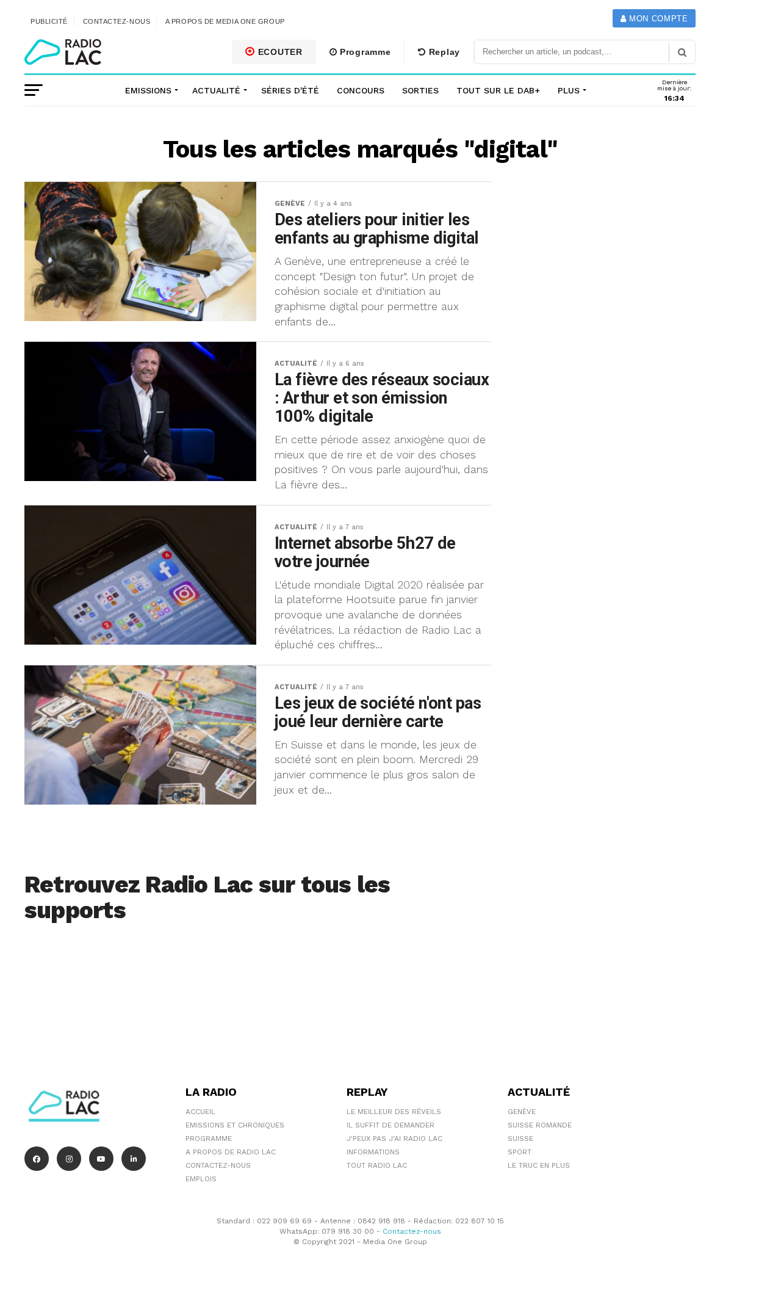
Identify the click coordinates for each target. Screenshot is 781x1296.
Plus (569, 90)
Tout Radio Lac (377, 1165)
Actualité (216, 90)
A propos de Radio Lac (230, 1152)
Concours (360, 90)
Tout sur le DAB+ (498, 90)
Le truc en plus (539, 1165)
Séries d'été (290, 90)
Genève (522, 1111)
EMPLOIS (201, 1179)
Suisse (520, 1138)
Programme (363, 52)
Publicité (49, 21)
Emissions (148, 90)
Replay (443, 52)
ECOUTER (279, 52)
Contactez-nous (117, 21)
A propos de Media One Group (225, 21)
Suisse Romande (540, 1125)
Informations (373, 1152)
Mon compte (657, 18)
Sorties (420, 90)
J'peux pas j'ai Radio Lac (394, 1138)
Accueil (200, 1111)
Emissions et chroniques (234, 1125)
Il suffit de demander (390, 1125)
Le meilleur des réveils (394, 1111)
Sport (519, 1152)
